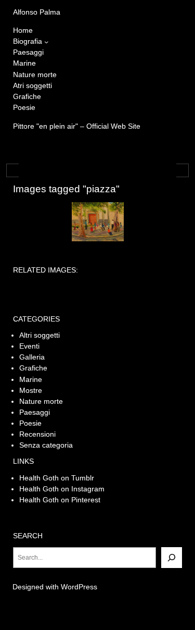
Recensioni (37, 434)
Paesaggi (34, 412)
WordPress (79, 587)
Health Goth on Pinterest (59, 500)
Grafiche (33, 368)
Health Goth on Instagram (62, 489)
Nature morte (41, 401)
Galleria (32, 357)
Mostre (30, 390)
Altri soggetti (39, 335)
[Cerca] (171, 557)
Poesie (30, 423)
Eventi (29, 346)
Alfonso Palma (36, 12)
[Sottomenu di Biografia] (46, 42)
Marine (30, 379)
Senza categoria (46, 445)
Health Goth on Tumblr (56, 478)
